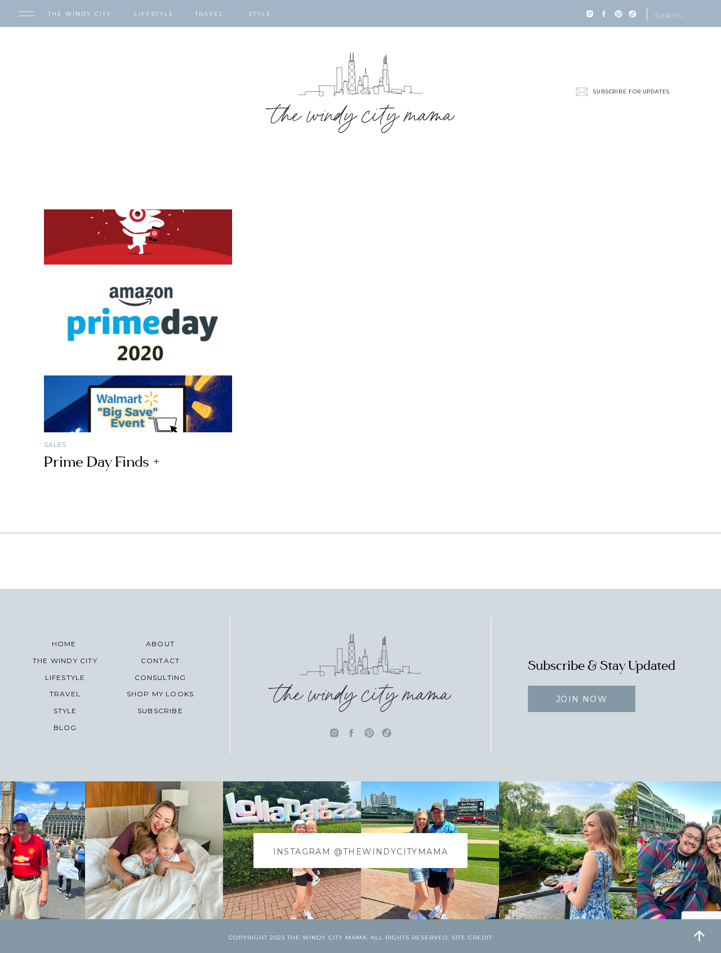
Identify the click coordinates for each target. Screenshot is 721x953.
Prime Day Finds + (102, 462)
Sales (55, 445)
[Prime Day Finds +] (138, 320)
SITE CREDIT (472, 937)
